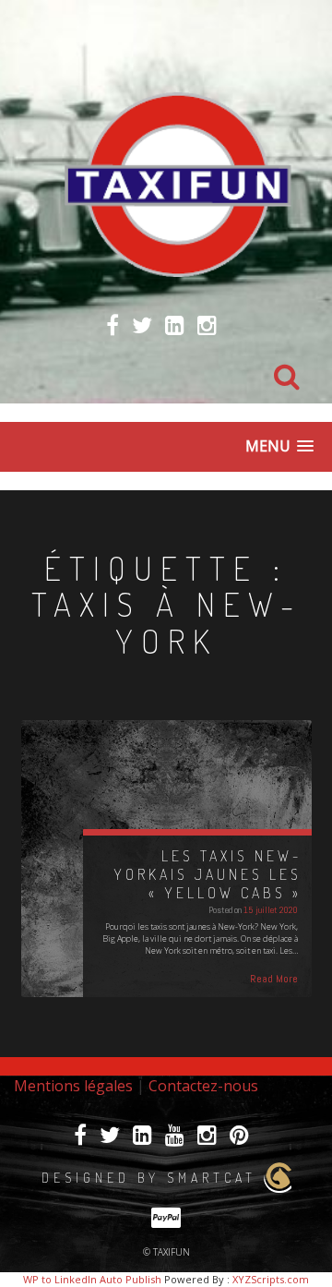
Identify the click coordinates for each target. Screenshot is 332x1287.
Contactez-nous (203, 1086)
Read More (274, 978)
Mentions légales (73, 1086)
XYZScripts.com (270, 1279)
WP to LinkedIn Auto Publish (92, 1279)
